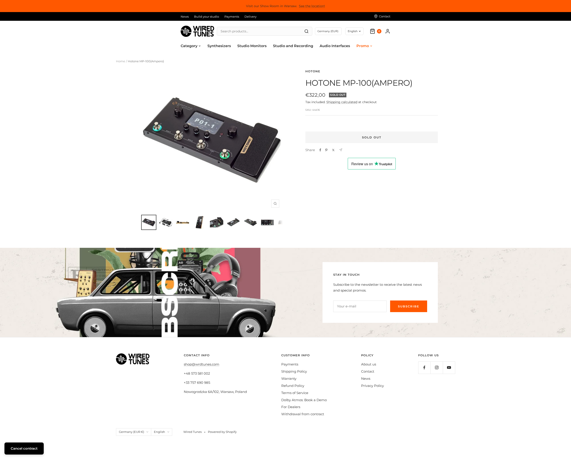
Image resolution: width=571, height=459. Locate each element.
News (185, 16)
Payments (231, 16)
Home (120, 61)
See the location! (312, 6)
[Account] (387, 31)
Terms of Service (294, 393)
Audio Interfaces (335, 46)
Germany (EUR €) (131, 432)
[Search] (306, 31)
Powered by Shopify (222, 432)
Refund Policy (292, 386)
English (353, 31)
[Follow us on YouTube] (449, 367)
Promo (362, 46)
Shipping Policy (294, 371)
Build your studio (206, 16)
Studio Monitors (252, 46)
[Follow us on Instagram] (436, 367)
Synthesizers (219, 46)
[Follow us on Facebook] (424, 367)
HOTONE (312, 71)
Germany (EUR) (327, 31)
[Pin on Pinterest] (326, 150)
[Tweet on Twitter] (333, 150)
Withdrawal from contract (302, 414)
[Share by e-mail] (340, 149)
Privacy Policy (372, 386)
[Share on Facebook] (320, 150)
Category (189, 46)
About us (368, 364)
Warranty (288, 378)
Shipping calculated (341, 102)
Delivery (250, 16)
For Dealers (290, 407)
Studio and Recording (293, 46)
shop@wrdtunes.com (201, 364)
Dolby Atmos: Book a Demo (304, 400)
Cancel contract (24, 448)
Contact (367, 371)
